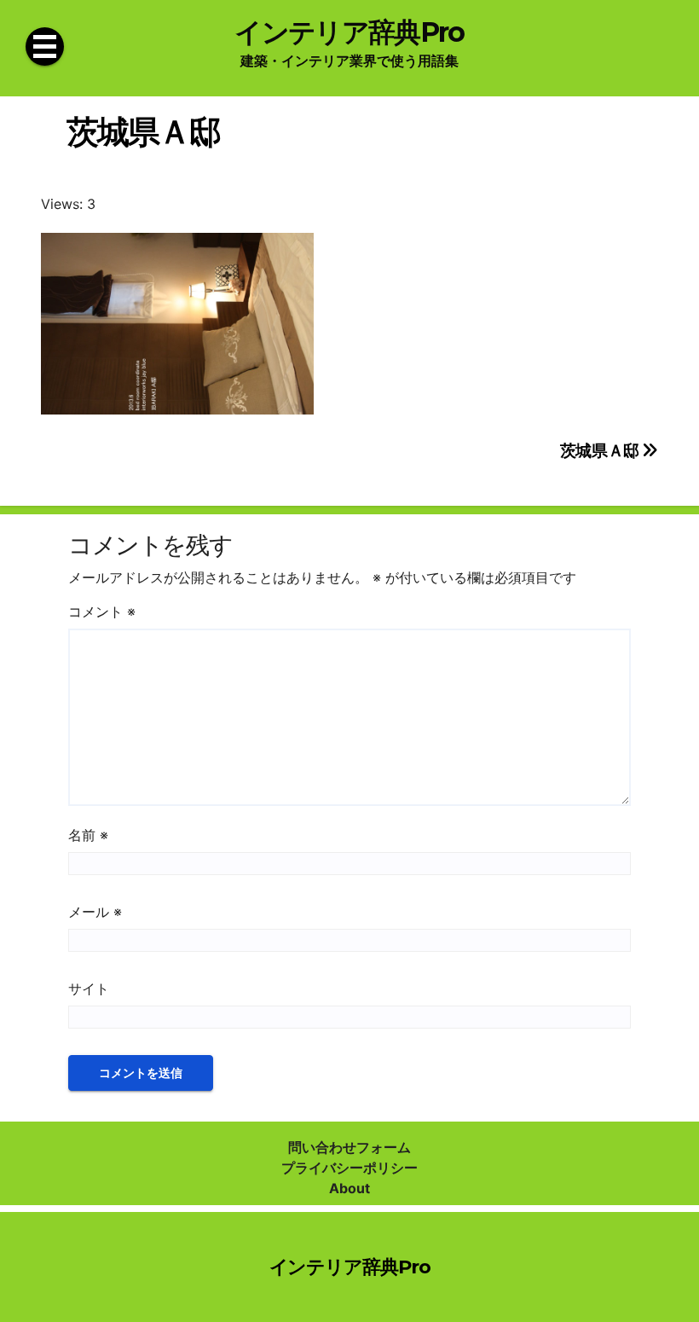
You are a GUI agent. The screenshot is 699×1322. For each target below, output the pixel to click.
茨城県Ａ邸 (601, 450)
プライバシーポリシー (349, 1167)
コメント (102, 611)
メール (95, 911)
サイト (88, 988)
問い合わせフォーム (349, 1147)
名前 (88, 835)
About (349, 1188)
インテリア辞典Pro (349, 32)
